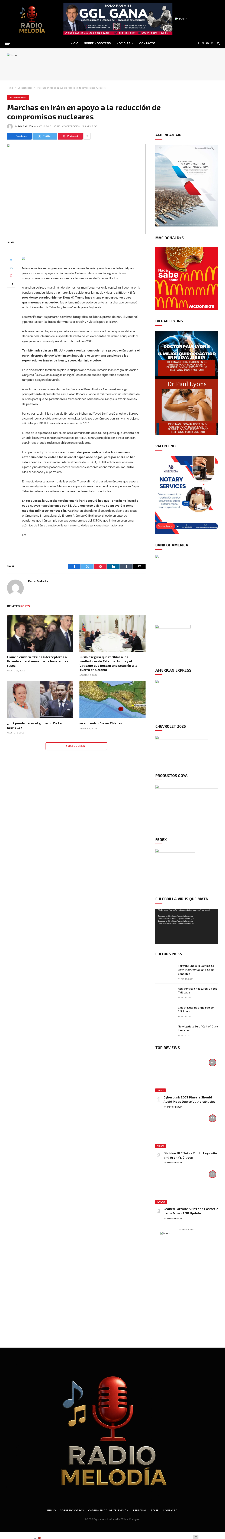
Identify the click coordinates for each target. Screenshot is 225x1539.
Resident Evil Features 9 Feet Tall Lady (197, 990)
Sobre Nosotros (97, 43)
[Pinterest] (11, 276)
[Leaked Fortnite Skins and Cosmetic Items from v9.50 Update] (186, 1186)
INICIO (74, 43)
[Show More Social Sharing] (87, 136)
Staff (155, 1510)
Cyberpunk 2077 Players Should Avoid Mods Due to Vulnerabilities (189, 1099)
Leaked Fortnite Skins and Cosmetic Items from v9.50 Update (190, 1211)
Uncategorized (18, 97)
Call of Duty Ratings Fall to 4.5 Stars (196, 1009)
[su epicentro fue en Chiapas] (112, 699)
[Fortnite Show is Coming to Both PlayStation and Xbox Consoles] (165, 970)
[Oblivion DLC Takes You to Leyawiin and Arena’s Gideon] (186, 1130)
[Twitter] (11, 260)
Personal (139, 1510)
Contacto (147, 43)
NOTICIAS (123, 43)
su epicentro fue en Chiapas (100, 723)
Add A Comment (76, 746)
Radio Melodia (25, 126)
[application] (186, 926)
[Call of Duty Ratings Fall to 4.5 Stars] (165, 1012)
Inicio (51, 1510)
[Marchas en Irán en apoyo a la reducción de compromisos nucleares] (76, 189)
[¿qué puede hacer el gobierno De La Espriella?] (40, 699)
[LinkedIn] (11, 268)
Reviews (161, 1202)
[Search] (218, 43)
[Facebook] (11, 252)
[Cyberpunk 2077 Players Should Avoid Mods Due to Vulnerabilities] (186, 1074)
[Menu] (7, 43)
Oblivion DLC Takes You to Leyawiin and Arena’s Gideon (190, 1155)
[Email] (11, 284)
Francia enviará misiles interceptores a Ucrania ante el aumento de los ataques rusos (37, 661)
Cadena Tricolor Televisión (108, 1510)
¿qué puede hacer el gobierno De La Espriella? (34, 725)
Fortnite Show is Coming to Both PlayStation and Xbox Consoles (196, 969)
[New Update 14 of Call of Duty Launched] (165, 1030)
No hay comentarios (68, 126)
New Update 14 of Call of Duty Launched (198, 1028)
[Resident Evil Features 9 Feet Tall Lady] (165, 993)
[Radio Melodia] (31, 19)
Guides (160, 1090)
